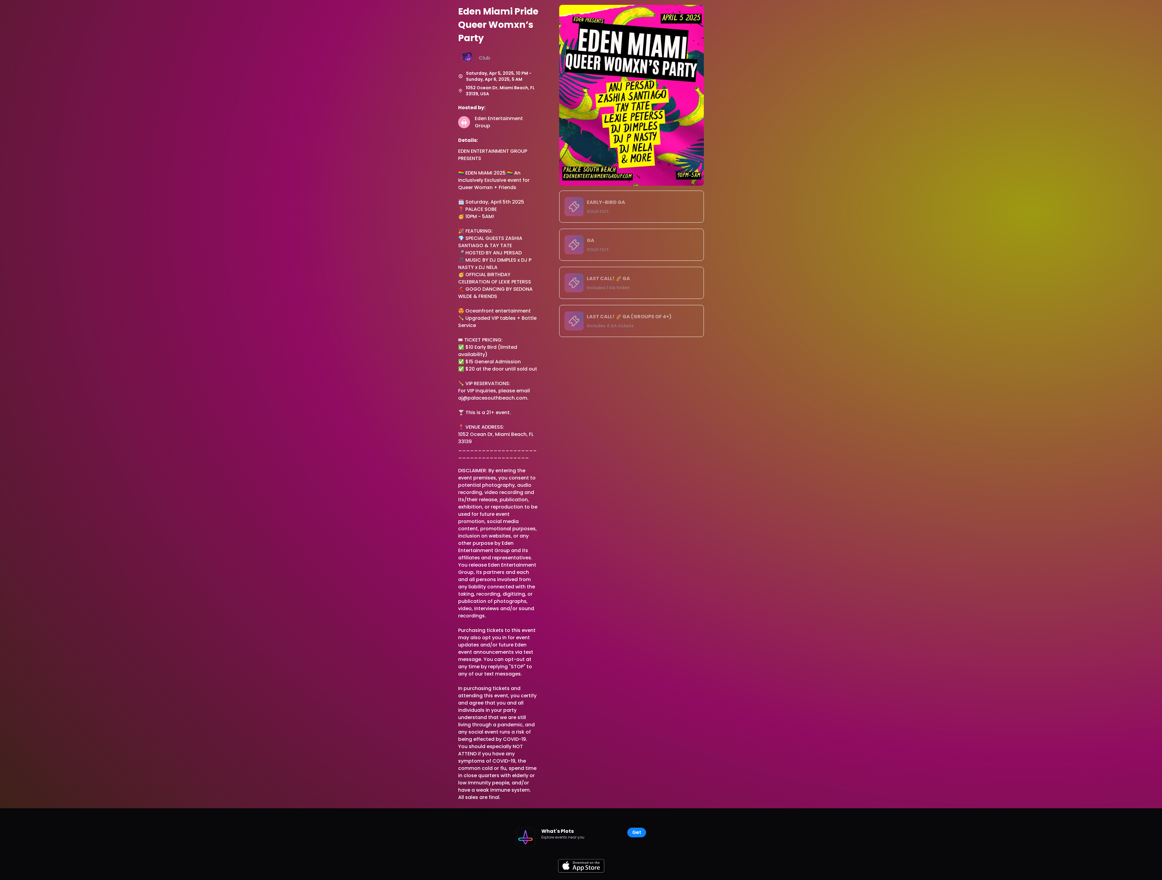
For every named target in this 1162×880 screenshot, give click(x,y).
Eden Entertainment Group (499, 122)
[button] (631, 207)
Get (636, 832)
